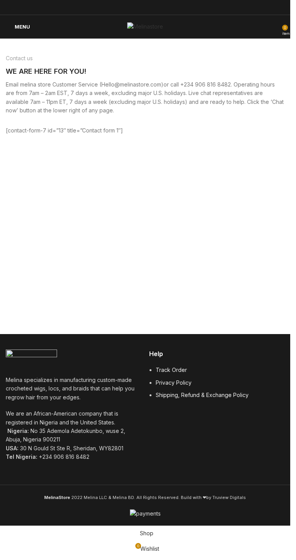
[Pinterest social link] (140, 7)
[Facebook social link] (121, 7)
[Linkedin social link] (150, 7)
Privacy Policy (174, 382)
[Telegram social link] (169, 7)
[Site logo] (145, 26)
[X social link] (130, 7)
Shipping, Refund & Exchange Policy (202, 395)
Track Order (171, 370)
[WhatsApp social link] (160, 7)
